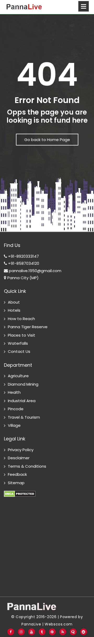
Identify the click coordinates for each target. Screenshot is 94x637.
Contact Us (19, 351)
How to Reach (21, 318)
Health (14, 392)
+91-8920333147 (23, 256)
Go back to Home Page (47, 139)
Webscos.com (59, 624)
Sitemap (16, 482)
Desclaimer (19, 458)
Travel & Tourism (24, 417)
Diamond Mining (23, 384)
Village (14, 425)
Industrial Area (22, 400)
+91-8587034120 (23, 263)
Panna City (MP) (22, 277)
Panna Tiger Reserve (28, 327)
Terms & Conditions (27, 466)
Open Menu (83, 6)
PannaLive (31, 624)
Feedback (17, 474)
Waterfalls (18, 343)
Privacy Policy (20, 449)
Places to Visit (21, 335)
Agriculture (18, 376)
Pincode (16, 409)
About (14, 302)
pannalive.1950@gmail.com (34, 270)
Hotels (14, 310)
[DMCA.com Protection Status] (20, 491)
